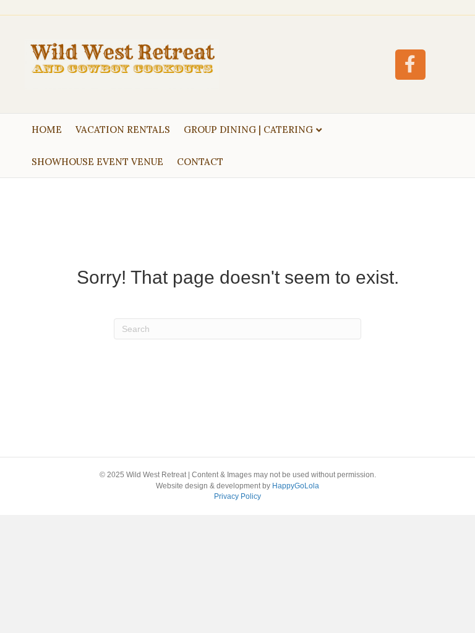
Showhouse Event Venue (97, 162)
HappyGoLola (295, 486)
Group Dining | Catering (248, 129)
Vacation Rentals (122, 129)
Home (47, 129)
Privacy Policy (237, 496)
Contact (200, 162)
